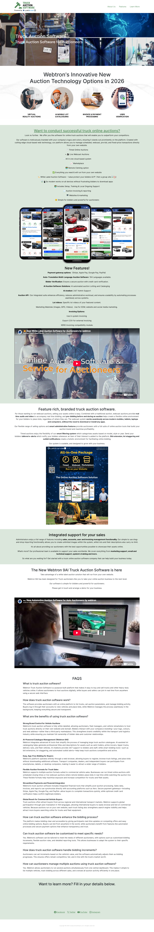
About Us (111, 6)
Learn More (135, 6)
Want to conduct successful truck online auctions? (77, 130)
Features (122, 6)
